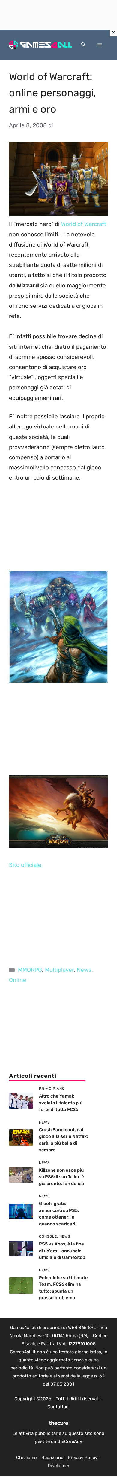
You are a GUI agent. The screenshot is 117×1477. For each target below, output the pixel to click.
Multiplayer (59, 969)
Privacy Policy (83, 1457)
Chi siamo (26, 1457)
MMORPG (30, 969)
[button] (83, 45)
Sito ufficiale (25, 864)
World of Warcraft (83, 224)
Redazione (52, 1457)
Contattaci (58, 1406)
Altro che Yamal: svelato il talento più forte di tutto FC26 (60, 1102)
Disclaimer (59, 1465)
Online (17, 979)
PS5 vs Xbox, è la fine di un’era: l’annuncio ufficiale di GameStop (62, 1250)
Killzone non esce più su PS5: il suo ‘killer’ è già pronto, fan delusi (61, 1176)
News (84, 969)
